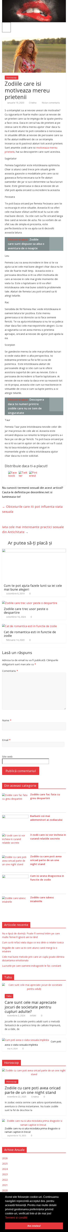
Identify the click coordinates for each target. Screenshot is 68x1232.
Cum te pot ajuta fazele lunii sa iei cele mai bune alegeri (33, 587)
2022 (5, 1179)
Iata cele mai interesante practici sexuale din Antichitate (33, 529)
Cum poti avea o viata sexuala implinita (33, 1043)
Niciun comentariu (50, 102)
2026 (5, 1158)
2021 (5, 1185)
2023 (5, 1174)
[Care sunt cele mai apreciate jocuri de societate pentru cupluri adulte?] (34, 984)
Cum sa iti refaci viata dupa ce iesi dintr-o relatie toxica (33, 942)
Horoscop (11, 77)
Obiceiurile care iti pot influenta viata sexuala (32, 509)
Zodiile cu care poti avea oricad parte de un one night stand (46, 860)
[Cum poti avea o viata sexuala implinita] (25, 1040)
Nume (6, 720)
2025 (5, 1163)
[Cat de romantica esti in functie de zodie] (29, 626)
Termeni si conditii (16, 1217)
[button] (28, 1217)
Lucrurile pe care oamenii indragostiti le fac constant (31, 965)
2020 (5, 1190)
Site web (7, 756)
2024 (5, 1169)
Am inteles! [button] (34, 1225)
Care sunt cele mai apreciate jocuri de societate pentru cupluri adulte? (30, 1007)
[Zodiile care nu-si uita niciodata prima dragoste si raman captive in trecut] (33, 1120)
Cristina (32, 102)
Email (6, 740)
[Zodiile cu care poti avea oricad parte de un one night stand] (34, 1070)
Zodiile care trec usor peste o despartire (26, 611)
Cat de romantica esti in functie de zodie (30, 634)
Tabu (9, 996)
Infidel (33, 1015)
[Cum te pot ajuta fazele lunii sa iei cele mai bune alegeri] (34, 551)
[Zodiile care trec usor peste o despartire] (29, 603)
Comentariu (10, 671)
